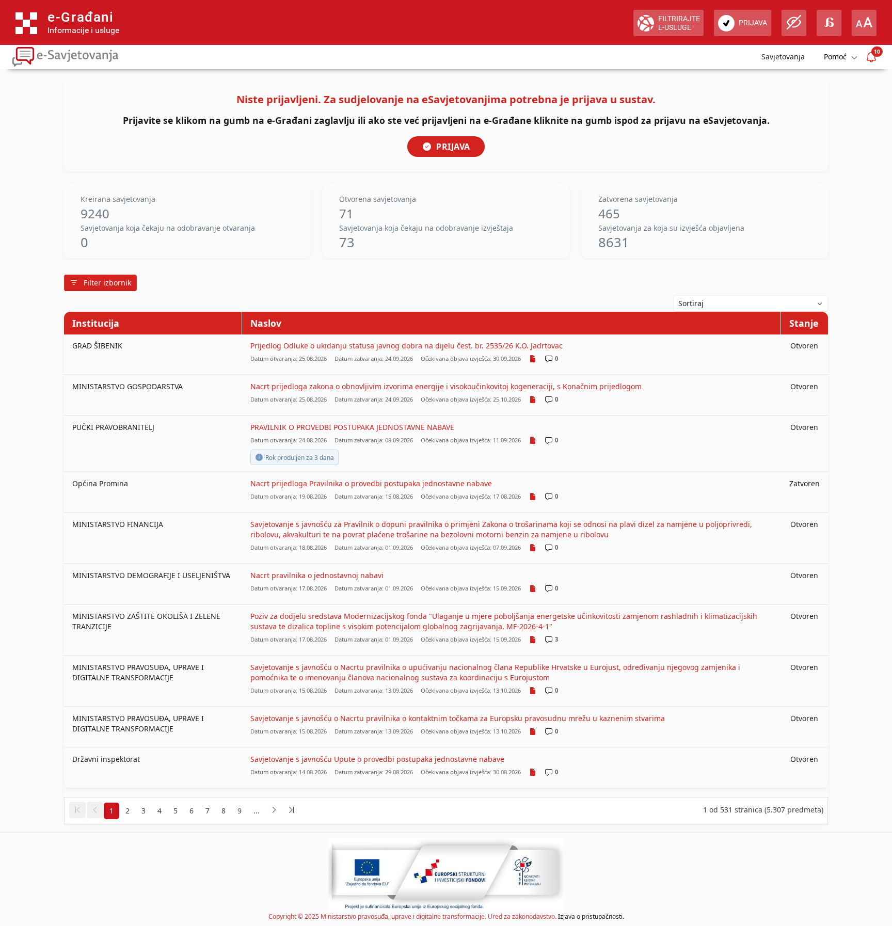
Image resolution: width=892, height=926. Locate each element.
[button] (77, 810)
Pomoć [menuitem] (835, 56)
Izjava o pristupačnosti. (591, 916)
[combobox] (750, 303)
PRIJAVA (453, 146)
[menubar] (840, 57)
